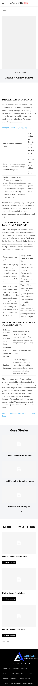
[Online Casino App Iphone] (19, 579)
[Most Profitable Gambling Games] (19, 469)
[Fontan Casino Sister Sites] (19, 616)
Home (4, 11)
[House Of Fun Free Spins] (19, 494)
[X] (25, 664)
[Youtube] (29, 664)
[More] (30, 89)
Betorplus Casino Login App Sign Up (16, 127)
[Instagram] (18, 664)
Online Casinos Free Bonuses (19, 455)
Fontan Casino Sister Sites (13, 629)
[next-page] (20, 511)
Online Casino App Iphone (13, 592)
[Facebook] (14, 664)
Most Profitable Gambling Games (19, 480)
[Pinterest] (22, 664)
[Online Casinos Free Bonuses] (19, 443)
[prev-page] (16, 511)
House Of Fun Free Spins (19, 506)
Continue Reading (9, 562)
